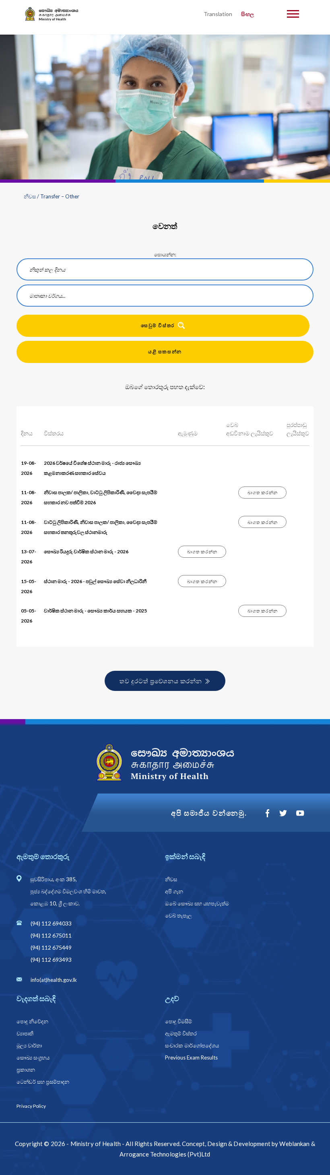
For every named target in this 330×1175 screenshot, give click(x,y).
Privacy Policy (31, 1106)
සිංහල (247, 14)
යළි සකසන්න (165, 351)
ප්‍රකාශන (25, 1069)
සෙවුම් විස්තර (157, 325)
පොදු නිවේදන (32, 1021)
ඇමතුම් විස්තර (181, 1033)
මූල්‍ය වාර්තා (29, 1045)
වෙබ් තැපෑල (178, 915)
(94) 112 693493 (51, 959)
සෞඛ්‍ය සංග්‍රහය (33, 1057)
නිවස (30, 196)
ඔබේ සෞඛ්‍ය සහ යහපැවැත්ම (197, 903)
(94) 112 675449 (51, 947)
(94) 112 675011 (51, 935)
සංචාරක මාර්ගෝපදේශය (192, 1045)
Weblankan (294, 1143)
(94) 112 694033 (51, 923)
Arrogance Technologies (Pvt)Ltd (165, 1154)
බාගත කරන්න (263, 492)
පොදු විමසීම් (178, 1021)
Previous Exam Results (191, 1057)
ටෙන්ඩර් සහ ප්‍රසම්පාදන (42, 1081)
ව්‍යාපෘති (24, 1033)
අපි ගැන (174, 891)
